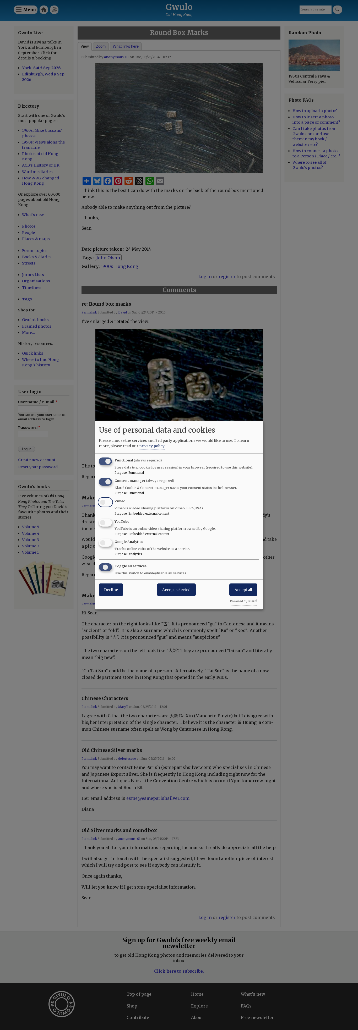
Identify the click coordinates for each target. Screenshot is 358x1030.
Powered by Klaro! (243, 601)
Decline (111, 589)
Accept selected (176, 589)
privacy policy (152, 446)
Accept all (243, 589)
